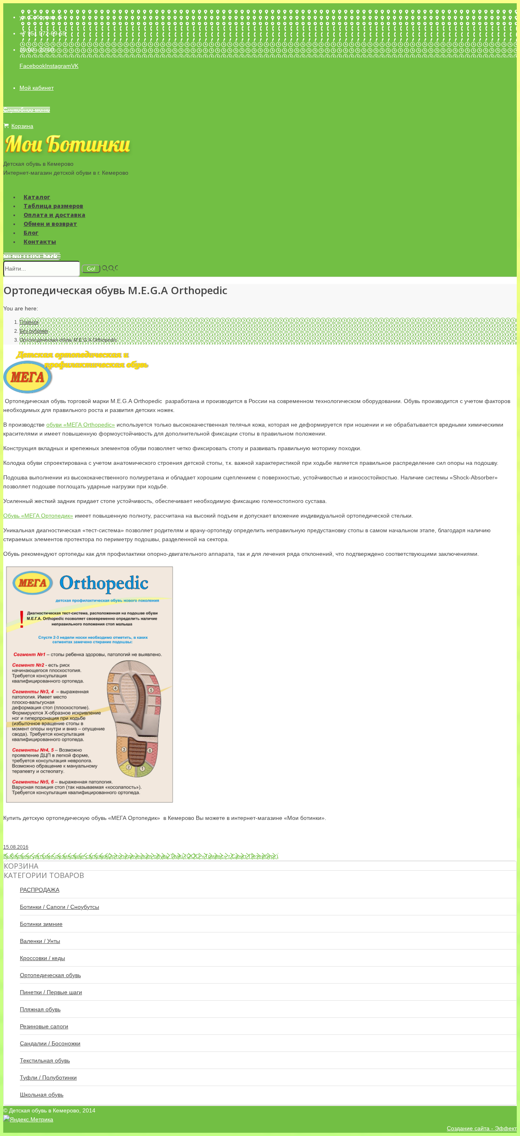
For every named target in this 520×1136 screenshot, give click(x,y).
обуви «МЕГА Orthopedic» (80, 424)
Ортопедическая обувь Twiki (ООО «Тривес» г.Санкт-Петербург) (193, 856)
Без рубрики (34, 331)
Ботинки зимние (41, 924)
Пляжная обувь (40, 1009)
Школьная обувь (41, 1094)
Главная (29, 322)
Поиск (110, 268)
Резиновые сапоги (44, 1026)
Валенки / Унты (40, 941)
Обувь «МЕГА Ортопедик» (38, 515)
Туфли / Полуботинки (48, 1077)
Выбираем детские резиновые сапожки (55, 856)
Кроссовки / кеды (42, 958)
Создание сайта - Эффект (482, 1128)
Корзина (22, 126)
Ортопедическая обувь (50, 975)
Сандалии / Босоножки (50, 1043)
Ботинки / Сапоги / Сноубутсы (59, 907)
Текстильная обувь (45, 1060)
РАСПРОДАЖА (39, 890)
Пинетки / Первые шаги (51, 992)
